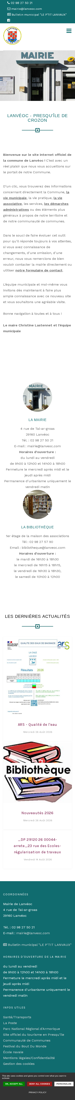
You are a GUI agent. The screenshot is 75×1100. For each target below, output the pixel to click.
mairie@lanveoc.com (44, 446)
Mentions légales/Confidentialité (29, 1058)
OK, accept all (14, 1084)
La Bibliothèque (37, 527)
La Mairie (38, 420)
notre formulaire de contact (38, 270)
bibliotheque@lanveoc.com (43, 548)
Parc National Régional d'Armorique (31, 1029)
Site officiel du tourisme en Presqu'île (33, 1035)
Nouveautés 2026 (37, 813)
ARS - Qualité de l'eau (37, 724)
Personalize (63, 1084)
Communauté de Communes (26, 1040)
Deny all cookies (39, 1084)
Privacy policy (37, 1092)
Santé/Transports (17, 1017)
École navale (13, 1052)
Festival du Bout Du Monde (24, 1046)
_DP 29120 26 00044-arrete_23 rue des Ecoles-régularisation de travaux (37, 845)
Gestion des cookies (19, 1064)
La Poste (10, 1023)
